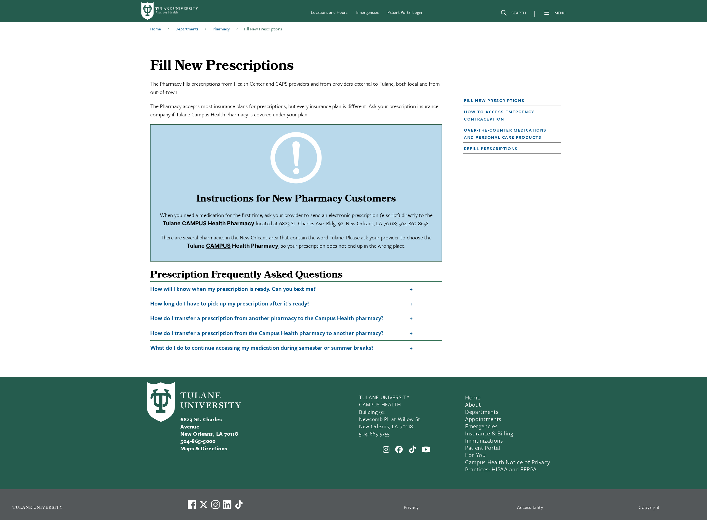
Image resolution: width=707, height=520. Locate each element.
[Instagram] (386, 449)
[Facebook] (399, 449)
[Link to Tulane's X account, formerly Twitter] (203, 504)
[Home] (170, 11)
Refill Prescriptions (491, 148)
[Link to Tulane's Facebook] (215, 504)
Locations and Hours (329, 12)
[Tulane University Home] (93, 507)
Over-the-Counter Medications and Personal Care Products (505, 133)
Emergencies (367, 12)
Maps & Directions (203, 448)
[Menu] (547, 12)
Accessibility (530, 507)
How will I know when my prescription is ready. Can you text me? (233, 288)
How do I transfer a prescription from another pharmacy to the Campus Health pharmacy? (267, 318)
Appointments (483, 419)
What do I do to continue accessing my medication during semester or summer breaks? (262, 347)
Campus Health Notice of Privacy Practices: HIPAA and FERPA (507, 465)
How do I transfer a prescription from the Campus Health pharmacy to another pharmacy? (267, 333)
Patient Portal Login (404, 12)
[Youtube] (426, 449)
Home (473, 397)
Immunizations (484, 440)
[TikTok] (412, 449)
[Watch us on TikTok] (239, 504)
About (473, 404)
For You (475, 455)
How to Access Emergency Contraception (499, 115)
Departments (481, 411)
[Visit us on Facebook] (192, 504)
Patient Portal (482, 447)
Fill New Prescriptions (494, 100)
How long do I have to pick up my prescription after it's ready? (230, 303)
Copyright (649, 507)
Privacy (411, 507)
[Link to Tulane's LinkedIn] (227, 504)
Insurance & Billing (489, 433)
